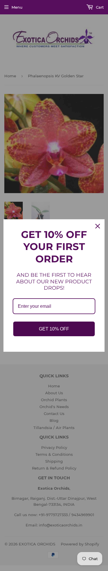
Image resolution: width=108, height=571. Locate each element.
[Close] (98, 226)
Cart (99, 7)
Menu (17, 7)
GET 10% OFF (54, 328)
